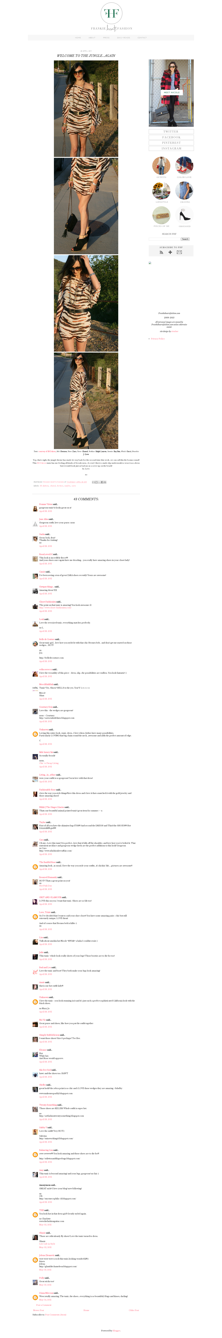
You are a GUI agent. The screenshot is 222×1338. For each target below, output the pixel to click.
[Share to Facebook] (102, 482)
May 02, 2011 (45, 1225)
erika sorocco (45, 669)
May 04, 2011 (45, 1300)
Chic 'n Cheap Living (49, 763)
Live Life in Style (47, 1244)
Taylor (42, 822)
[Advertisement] (168, 288)
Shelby (42, 1085)
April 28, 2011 (45, 511)
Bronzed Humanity (48, 877)
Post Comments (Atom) (55, 1315)
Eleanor (43, 1050)
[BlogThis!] (96, 482)
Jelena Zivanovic (47, 1255)
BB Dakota (41, 463)
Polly (41, 1278)
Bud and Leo (45, 967)
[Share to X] (99, 482)
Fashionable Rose (47, 790)
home (78, 38)
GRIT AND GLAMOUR (50, 897)
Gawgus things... (46, 587)
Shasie (42, 1233)
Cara (41, 840)
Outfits (67, 486)
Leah (41, 619)
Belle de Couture (47, 639)
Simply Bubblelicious (49, 1035)
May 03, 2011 (45, 1270)
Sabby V (43, 1127)
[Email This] (93, 482)
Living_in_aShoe (47, 775)
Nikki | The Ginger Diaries (51, 807)
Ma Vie (42, 1020)
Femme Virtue (45, 504)
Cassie (42, 572)
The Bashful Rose (47, 862)
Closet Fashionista (47, 602)
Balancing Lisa (46, 1150)
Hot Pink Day (45, 886)
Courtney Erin (46, 707)
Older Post (134, 1310)
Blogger (116, 1331)
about (92, 38)
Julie (41, 952)
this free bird (45, 1070)
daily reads (123, 38)
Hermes (60, 486)
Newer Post (38, 1310)
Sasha (42, 534)
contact (142, 38)
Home (86, 1310)
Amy (41, 1170)
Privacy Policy (158, 339)
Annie (42, 982)
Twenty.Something (48, 1105)
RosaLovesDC (46, 554)
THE (41, 1210)
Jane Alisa (43, 519)
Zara (74, 486)
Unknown (43, 729)
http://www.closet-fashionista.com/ (55, 608)
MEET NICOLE (172, 92)
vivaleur (174, 331)
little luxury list (46, 752)
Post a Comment (43, 1305)
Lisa (41, 937)
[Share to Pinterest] (104, 482)
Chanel (53, 486)
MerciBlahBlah (46, 684)
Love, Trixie (45, 912)
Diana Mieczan (46, 1293)
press (106, 38)
